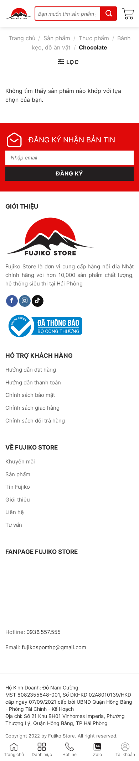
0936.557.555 (43, 632)
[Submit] (109, 13)
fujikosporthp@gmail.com (54, 647)
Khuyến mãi (20, 461)
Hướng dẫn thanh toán (33, 382)
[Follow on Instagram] (25, 301)
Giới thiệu (17, 499)
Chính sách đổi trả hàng (35, 420)
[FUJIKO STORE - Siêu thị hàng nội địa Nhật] (19, 13)
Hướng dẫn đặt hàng (30, 369)
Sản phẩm (56, 38)
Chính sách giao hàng (32, 407)
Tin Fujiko (17, 486)
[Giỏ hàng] (128, 13)
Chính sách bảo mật (30, 395)
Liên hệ (14, 512)
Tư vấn (13, 524)
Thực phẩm (94, 38)
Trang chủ (22, 38)
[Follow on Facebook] (12, 301)
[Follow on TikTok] (37, 301)
